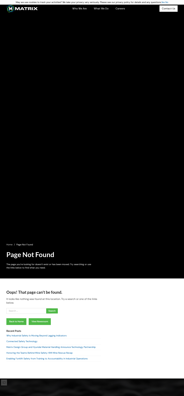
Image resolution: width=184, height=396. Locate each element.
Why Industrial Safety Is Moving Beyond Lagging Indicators (36, 335)
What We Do (101, 8)
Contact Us (168, 8)
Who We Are (79, 8)
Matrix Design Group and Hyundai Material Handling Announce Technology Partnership (51, 347)
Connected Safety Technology (21, 341)
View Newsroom (40, 321)
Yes (163, 2)
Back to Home (16, 321)
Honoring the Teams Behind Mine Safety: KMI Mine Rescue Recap (39, 352)
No (166, 2)
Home (9, 244)
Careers (120, 8)
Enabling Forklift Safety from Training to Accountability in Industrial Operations (47, 358)
